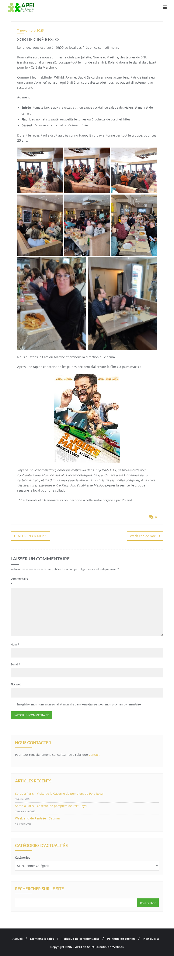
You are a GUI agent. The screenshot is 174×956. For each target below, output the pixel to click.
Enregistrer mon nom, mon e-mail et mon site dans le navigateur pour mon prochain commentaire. (79, 704)
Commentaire (19, 581)
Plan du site (151, 938)
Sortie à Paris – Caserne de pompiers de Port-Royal (51, 806)
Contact (94, 755)
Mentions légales (42, 938)
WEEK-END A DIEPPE (32, 536)
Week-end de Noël (143, 536)
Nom (15, 644)
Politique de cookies (121, 938)
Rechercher (148, 903)
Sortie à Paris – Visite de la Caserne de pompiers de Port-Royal (59, 794)
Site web (16, 684)
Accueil (18, 938)
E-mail (15, 664)
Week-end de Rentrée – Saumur (37, 818)
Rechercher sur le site (39, 889)
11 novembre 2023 (30, 30)
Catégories (22, 857)
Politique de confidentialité (81, 938)
